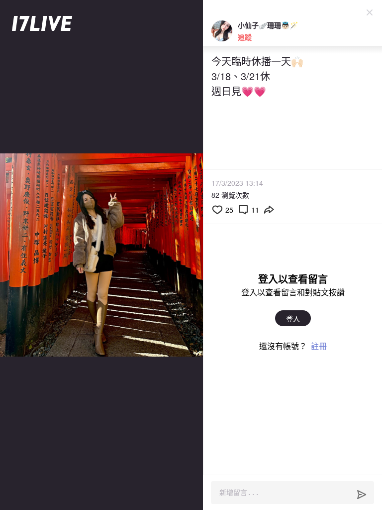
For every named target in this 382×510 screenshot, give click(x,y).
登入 (293, 318)
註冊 (319, 346)
